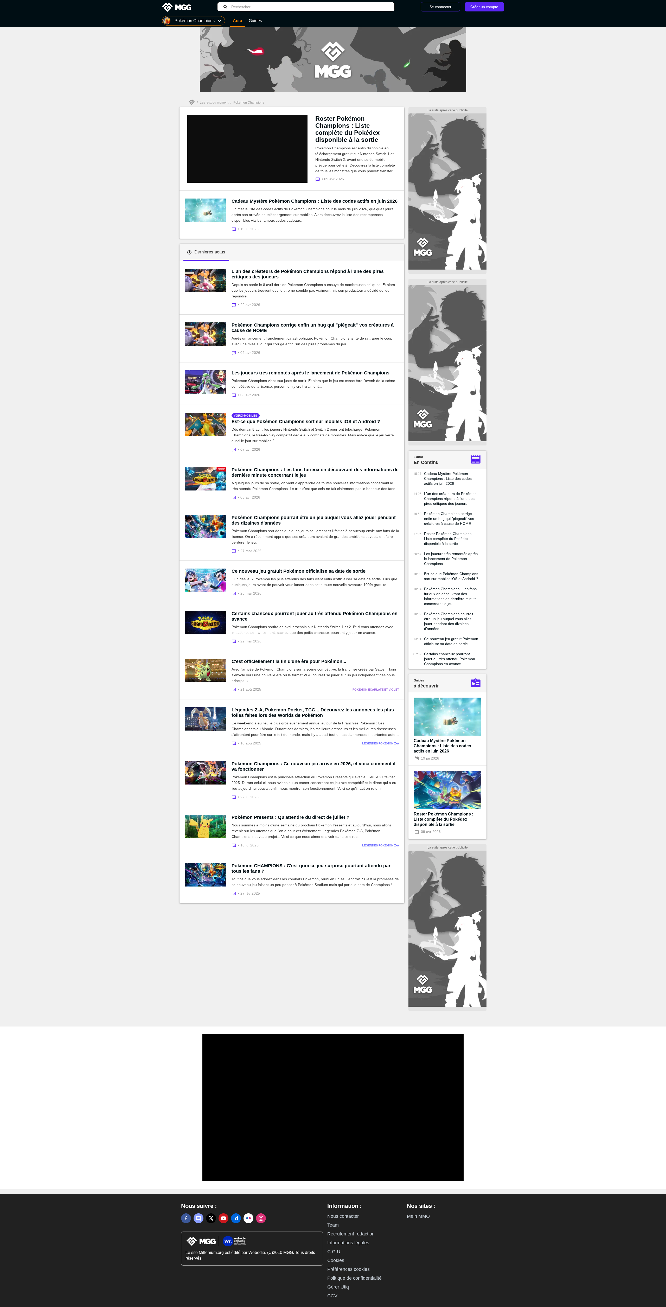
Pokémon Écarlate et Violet (376, 689)
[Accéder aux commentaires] (235, 229)
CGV (332, 1295)
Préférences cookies (348, 1269)
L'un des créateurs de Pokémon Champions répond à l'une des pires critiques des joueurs (308, 274)
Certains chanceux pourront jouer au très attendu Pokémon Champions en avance (315, 616)
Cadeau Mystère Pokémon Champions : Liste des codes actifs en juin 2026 (315, 201)
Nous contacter (343, 1216)
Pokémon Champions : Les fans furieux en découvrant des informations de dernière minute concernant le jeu (315, 472)
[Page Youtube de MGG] (223, 1218)
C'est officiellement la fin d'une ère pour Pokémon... (289, 661)
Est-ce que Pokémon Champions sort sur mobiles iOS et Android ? (306, 421)
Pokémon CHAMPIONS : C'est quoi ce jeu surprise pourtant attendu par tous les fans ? (311, 868)
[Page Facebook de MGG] (186, 1218)
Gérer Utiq (338, 1287)
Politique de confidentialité (354, 1278)
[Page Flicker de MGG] (248, 1218)
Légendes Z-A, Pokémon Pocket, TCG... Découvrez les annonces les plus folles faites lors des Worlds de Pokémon (313, 712)
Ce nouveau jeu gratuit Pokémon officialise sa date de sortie (299, 571)
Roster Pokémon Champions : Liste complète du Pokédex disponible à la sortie (347, 129)
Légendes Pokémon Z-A (380, 743)
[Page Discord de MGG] (198, 1218)
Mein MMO (418, 1216)
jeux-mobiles (246, 415)
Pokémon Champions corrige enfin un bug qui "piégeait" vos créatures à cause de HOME (313, 327)
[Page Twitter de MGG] (211, 1218)
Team (333, 1225)
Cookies (335, 1260)
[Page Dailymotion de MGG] (236, 1218)
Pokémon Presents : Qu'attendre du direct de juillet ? (290, 817)
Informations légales (348, 1242)
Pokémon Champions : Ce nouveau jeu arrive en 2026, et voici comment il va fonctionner (313, 766)
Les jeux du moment (214, 102)
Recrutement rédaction (351, 1233)
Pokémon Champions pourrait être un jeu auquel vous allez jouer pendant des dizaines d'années (314, 520)
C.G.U (333, 1251)
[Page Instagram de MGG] (261, 1218)
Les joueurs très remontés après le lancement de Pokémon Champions (310, 372)
